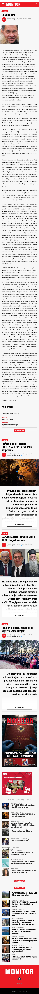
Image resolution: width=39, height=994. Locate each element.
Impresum (19, 984)
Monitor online (16, 20)
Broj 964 (17, 414)
